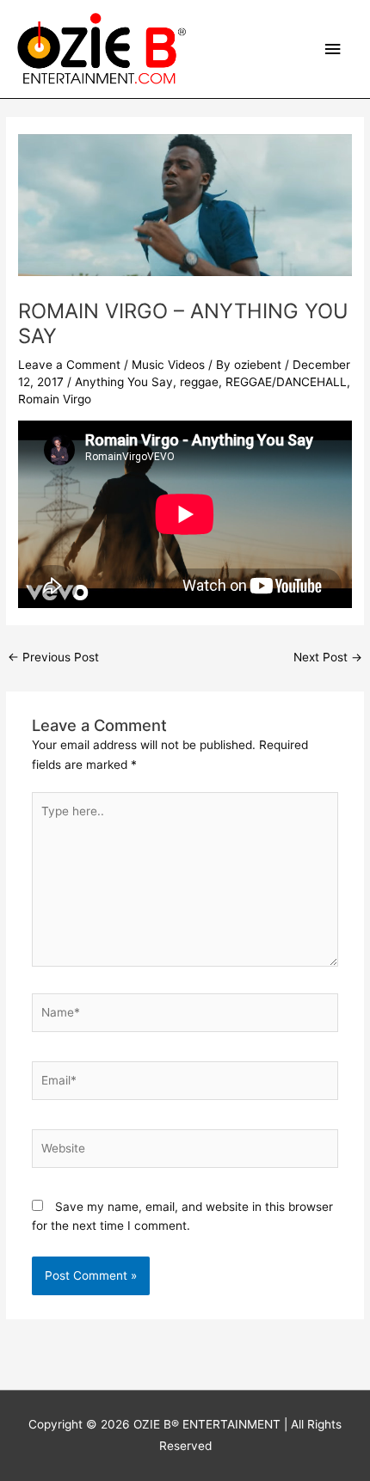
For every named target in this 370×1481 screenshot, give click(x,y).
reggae (199, 382)
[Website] (185, 1151)
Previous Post (53, 657)
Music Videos (168, 365)
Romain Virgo (54, 399)
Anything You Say (124, 382)
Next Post (327, 657)
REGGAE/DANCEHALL (286, 382)
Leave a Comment (69, 365)
